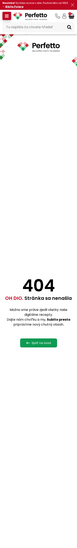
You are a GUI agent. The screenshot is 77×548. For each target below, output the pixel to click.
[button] (6, 16)
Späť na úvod (41, 343)
